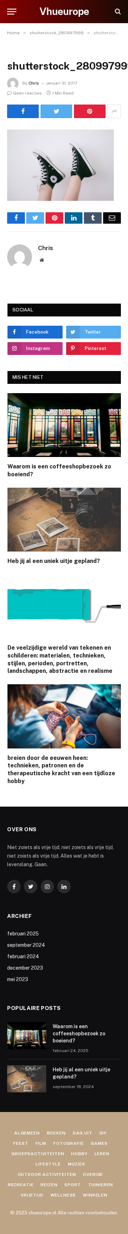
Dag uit (82, 1133)
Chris (33, 83)
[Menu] (11, 12)
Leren (102, 1153)
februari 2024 (23, 956)
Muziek (76, 1164)
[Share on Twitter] (56, 111)
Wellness (63, 1195)
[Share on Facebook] (23, 111)
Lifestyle (48, 1164)
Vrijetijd (32, 1195)
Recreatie (21, 1184)
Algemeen (27, 1133)
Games (99, 1143)
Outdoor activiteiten (47, 1174)
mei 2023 (17, 979)
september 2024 (26, 945)
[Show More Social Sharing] (114, 111)
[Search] (117, 12)
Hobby (79, 1153)
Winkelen (95, 1195)
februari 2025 (23, 933)
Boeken (56, 1133)
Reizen (49, 1184)
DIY (103, 1133)
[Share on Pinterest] (90, 111)
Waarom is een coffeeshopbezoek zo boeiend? (79, 1033)
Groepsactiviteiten (37, 1153)
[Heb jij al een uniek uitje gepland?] (64, 520)
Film (41, 1143)
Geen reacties (27, 93)
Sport (72, 1184)
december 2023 (25, 968)
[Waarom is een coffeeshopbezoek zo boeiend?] (64, 425)
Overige (93, 1174)
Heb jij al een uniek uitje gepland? (53, 561)
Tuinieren (100, 1184)
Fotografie (68, 1143)
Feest (20, 1143)
